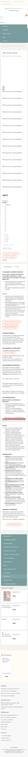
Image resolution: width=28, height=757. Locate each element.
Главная (5, 26)
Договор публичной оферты (8, 717)
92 (5, 207)
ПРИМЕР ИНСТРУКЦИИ (10, 328)
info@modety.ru (14, 10)
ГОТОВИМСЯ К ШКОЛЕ (10, 539)
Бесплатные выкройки (10, 584)
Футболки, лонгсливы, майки (11, 554)
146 (5, 226)
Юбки (5, 565)
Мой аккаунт (4, 724)
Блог (4, 37)
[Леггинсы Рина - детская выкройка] (12, 56)
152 (5, 228)
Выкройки (5, 30)
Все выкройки (7, 536)
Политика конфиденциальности (9, 715)
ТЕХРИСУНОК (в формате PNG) (12, 321)
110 (5, 213)
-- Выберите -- (8, 205)
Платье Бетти (16, 634)
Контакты (5, 41)
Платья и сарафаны (9, 558)
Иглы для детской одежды (8, 695)
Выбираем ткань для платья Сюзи (10, 688)
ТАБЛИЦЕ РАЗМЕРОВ (9, 353)
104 (5, 211)
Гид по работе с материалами (9, 691)
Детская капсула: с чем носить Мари (10, 693)
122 (5, 217)
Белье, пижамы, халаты (10, 569)
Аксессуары (7, 572)
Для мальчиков (8, 580)
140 (5, 224)
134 (5, 222)
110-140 (6, 237)
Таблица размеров (5, 1)
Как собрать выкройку (17, 1)
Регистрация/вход (6, 4)
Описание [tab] (7, 267)
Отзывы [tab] (16, 267)
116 (5, 215)
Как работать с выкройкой (11, 253)
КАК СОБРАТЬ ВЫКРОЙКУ (14, 524)
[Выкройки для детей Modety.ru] (14, 8)
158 (5, 230)
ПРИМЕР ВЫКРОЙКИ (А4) (10, 325)
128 (5, 219)
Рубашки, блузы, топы (9, 550)
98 (5, 209)
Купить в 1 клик (7, 248)
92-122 (6, 235)
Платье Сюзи (16, 619)
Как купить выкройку (9, 257)
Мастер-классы (7, 33)
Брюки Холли (16, 592)
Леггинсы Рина (6, 673)
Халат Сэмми (16, 605)
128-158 (6, 239)
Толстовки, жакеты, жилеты (11, 547)
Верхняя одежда (8, 543)
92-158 (6, 241)
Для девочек (10, 46)
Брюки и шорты (8, 562)
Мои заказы (4, 726)
